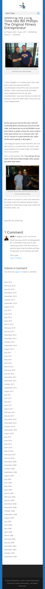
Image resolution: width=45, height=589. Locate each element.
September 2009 (10, 472)
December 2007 (10, 546)
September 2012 (10, 345)
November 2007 (10, 549)
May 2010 (8, 444)
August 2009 (9, 476)
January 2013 (9, 331)
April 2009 (8, 490)
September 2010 (10, 430)
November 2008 (10, 507)
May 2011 (8, 402)
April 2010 (8, 447)
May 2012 (8, 359)
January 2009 (9, 500)
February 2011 (9, 412)
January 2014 (9, 289)
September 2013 (10, 303)
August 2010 (9, 433)
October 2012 (9, 342)
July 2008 (7, 521)
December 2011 (10, 377)
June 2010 (8, 440)
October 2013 (9, 300)
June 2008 (8, 525)
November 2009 (10, 465)
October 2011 (9, 384)
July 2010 (7, 437)
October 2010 (9, 426)
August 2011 (9, 391)
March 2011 (8, 409)
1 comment (16, 35)
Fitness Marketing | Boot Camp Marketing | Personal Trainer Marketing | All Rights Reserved (22, 583)
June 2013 (8, 314)
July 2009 (7, 479)
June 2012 (8, 356)
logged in (18, 272)
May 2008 (8, 528)
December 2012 (10, 335)
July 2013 (7, 310)
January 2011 (9, 416)
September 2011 (10, 388)
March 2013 (8, 324)
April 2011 (8, 405)
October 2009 (9, 469)
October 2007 (9, 553)
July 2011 (7, 395)
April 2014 (8, 282)
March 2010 (8, 451)
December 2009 (10, 462)
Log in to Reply (15, 258)
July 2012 (7, 352)
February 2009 (9, 497)
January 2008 (9, 542)
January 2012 (9, 374)
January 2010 (9, 458)
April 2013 (8, 321)
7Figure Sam (11, 32)
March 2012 (8, 367)
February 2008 (9, 539)
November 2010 (10, 423)
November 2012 (10, 338)
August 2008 (9, 518)
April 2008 (8, 532)
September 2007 (10, 557)
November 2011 (10, 381)
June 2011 (8, 398)
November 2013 (10, 296)
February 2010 (9, 454)
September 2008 (10, 514)
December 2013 (10, 293)
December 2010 (10, 419)
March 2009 (8, 493)
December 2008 (10, 504)
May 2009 (8, 486)
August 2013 (9, 307)
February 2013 (9, 328)
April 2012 (8, 363)
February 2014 (9, 286)
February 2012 (9, 370)
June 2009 (8, 483)
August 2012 (9, 349)
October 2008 (9, 511)
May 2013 (8, 317)
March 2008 (8, 535)
